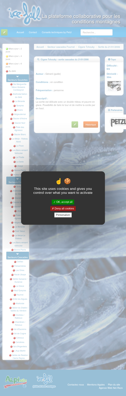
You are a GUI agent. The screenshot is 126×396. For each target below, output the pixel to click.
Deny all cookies (64, 208)
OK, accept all (64, 202)
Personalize (63, 215)
